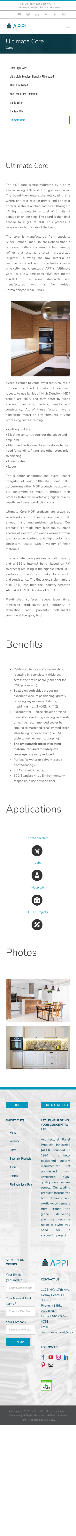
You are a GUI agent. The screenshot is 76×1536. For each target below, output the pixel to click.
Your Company (16, 1322)
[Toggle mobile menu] (68, 26)
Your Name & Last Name (18, 1301)
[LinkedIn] (66, 1357)
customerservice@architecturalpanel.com (38, 7)
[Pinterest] (43, 1364)
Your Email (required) (14, 1277)
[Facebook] (43, 1357)
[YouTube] (51, 1357)
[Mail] (51, 1364)
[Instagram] (58, 1357)
